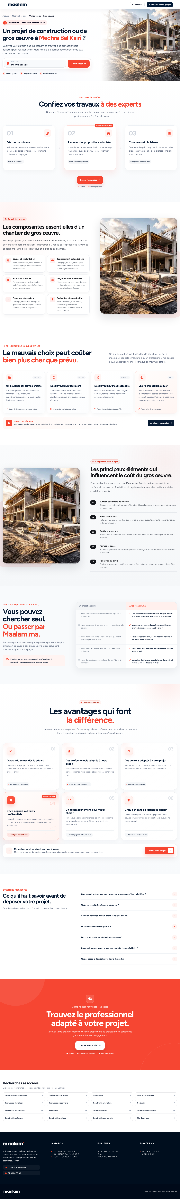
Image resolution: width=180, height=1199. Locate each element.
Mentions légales (108, 1151)
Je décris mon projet (159, 423)
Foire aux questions (65, 1157)
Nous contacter (107, 1157)
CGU (100, 1154)
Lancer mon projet (88, 180)
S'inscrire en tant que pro (161, 5)
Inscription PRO (151, 1151)
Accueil (6, 16)
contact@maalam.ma (17, 1167)
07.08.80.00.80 (14, 1173)
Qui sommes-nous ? (64, 1151)
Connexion (138, 5)
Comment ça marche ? (66, 1154)
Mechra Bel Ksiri (19, 16)
